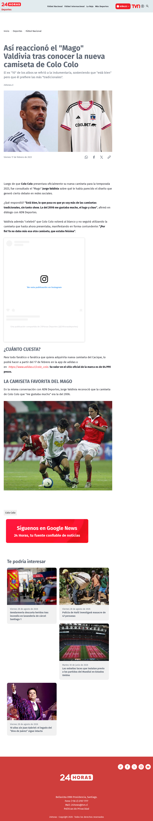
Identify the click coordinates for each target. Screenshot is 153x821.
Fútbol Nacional (55, 6)
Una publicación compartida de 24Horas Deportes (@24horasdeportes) (44, 326)
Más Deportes (102, 6)
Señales (123, 6)
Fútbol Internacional (75, 6)
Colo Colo (10, 512)
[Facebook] (94, 157)
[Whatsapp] (86, 157)
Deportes (17, 31)
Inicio (6, 31)
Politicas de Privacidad (76, 808)
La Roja (90, 6)
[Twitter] (101, 157)
